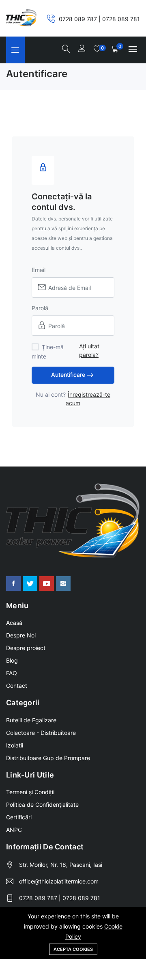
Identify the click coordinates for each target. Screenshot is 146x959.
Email (38, 269)
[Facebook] (13, 583)
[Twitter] (30, 583)
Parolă (40, 308)
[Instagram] (63, 583)
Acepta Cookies (73, 949)
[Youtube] (46, 583)
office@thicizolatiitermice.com (59, 881)
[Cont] (82, 49)
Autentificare (68, 374)
